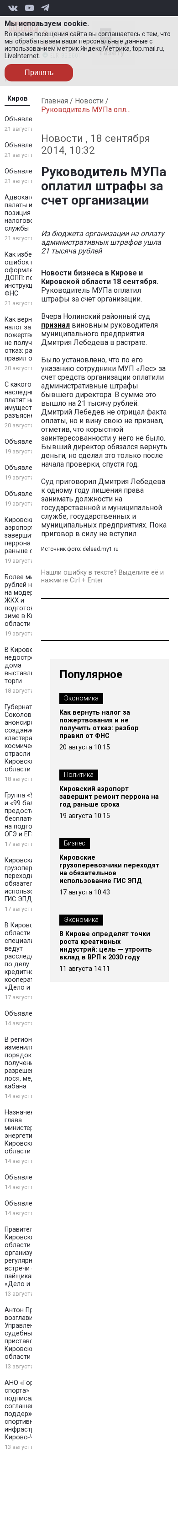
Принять (39, 72)
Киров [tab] (17, 98)
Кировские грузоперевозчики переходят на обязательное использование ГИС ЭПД (109, 869)
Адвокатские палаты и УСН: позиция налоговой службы (26, 213)
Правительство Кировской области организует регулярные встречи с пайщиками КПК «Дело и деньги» (31, 1257)
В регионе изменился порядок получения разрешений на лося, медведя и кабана (31, 1063)
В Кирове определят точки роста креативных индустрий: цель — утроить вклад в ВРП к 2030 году (105, 945)
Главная (54, 101)
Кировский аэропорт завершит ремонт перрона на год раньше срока (32, 535)
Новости (89, 101)
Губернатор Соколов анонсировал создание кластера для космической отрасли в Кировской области (25, 738)
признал (55, 325)
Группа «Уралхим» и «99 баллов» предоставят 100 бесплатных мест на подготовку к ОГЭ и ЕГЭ (32, 814)
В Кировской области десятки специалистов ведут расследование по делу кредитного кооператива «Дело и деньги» (31, 956)
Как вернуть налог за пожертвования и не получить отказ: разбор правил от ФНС (32, 339)
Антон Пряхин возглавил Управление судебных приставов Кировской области (26, 1333)
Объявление (24, 119)
